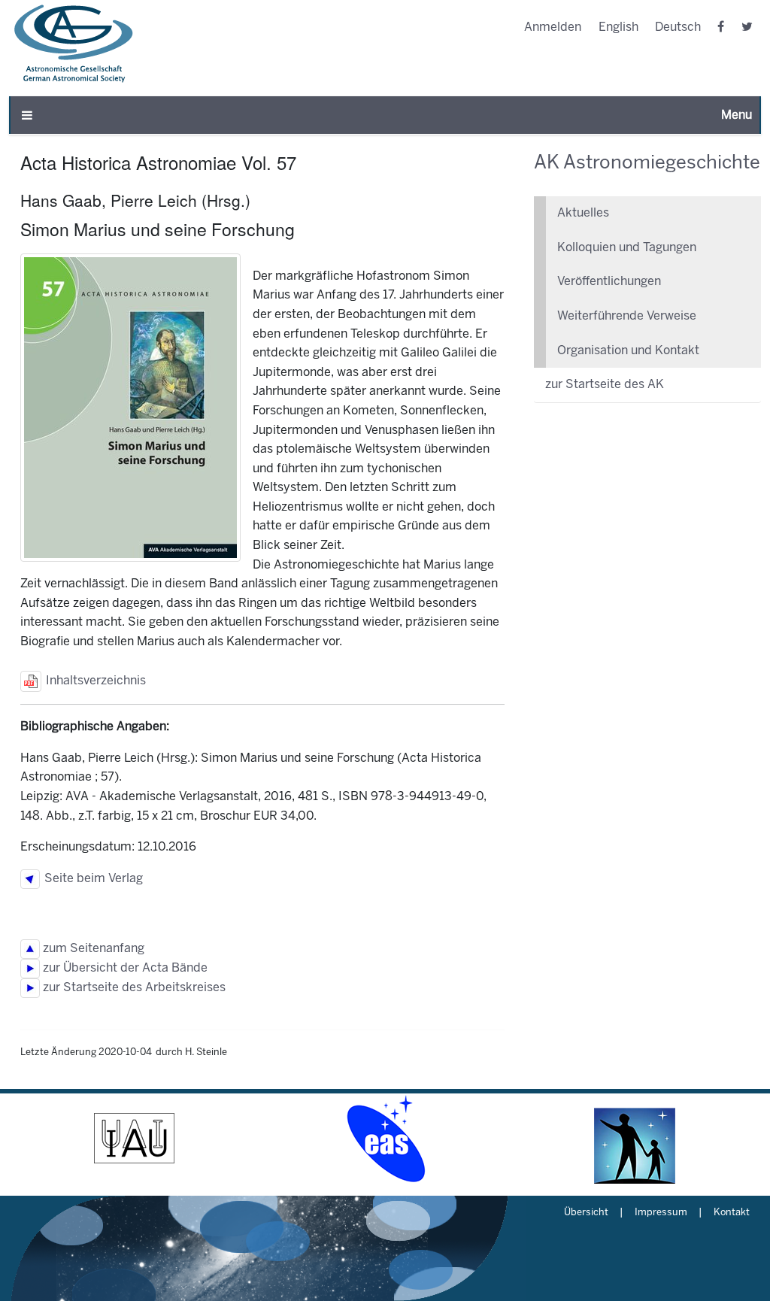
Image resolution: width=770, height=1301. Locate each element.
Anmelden (552, 27)
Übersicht (586, 1213)
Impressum (661, 1213)
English (618, 27)
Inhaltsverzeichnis (93, 681)
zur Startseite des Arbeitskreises (133, 987)
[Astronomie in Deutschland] (636, 1138)
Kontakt (732, 1213)
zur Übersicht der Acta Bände (124, 968)
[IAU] (134, 1138)
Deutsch (678, 27)
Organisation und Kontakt (628, 350)
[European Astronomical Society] (384, 1138)
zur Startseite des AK (604, 384)
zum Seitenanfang (92, 948)
